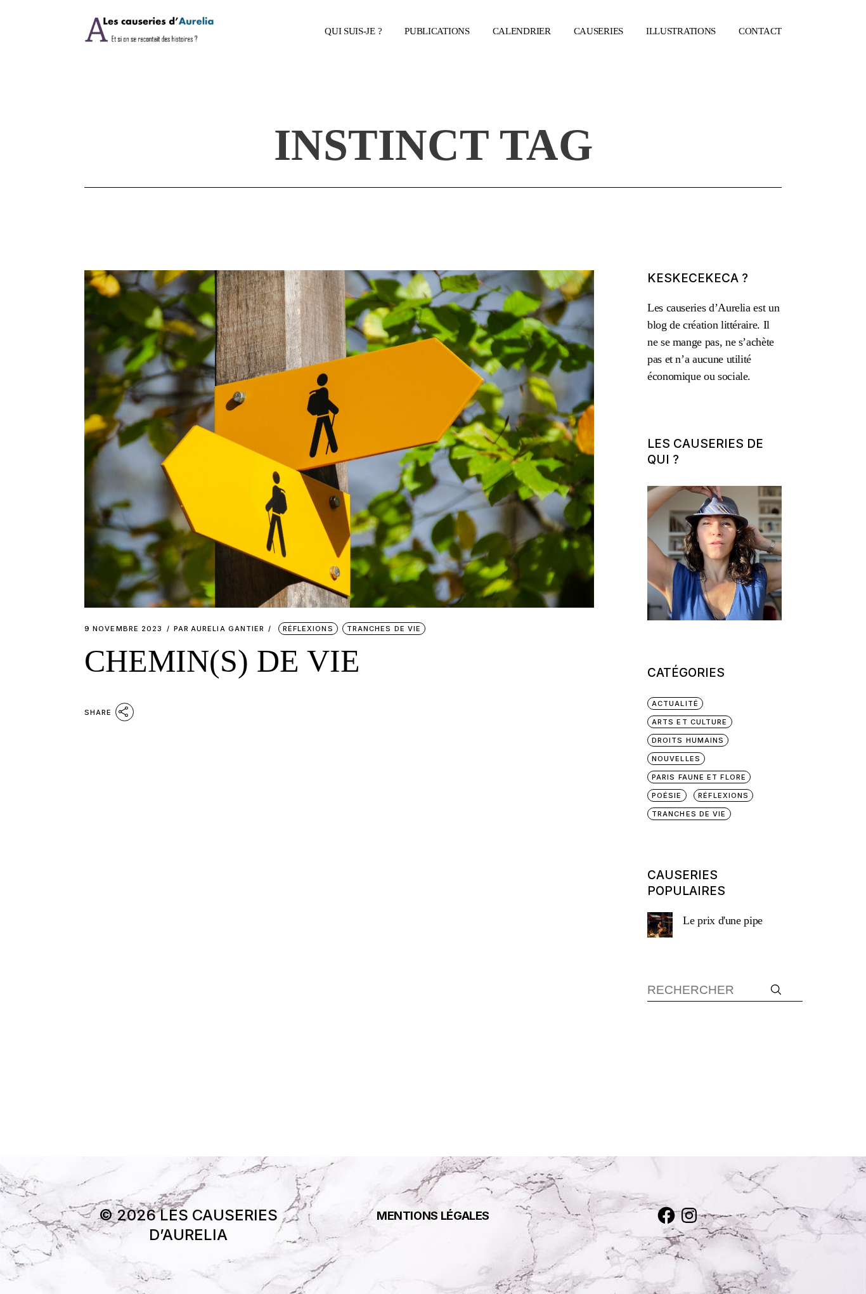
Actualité (675, 703)
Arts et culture (690, 721)
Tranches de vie (384, 628)
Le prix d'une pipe (723, 920)
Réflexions (308, 628)
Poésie (667, 795)
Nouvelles (676, 758)
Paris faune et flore (699, 777)
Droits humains (688, 740)
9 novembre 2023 (123, 628)
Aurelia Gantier (219, 628)
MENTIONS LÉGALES (433, 1215)
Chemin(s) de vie (222, 661)
